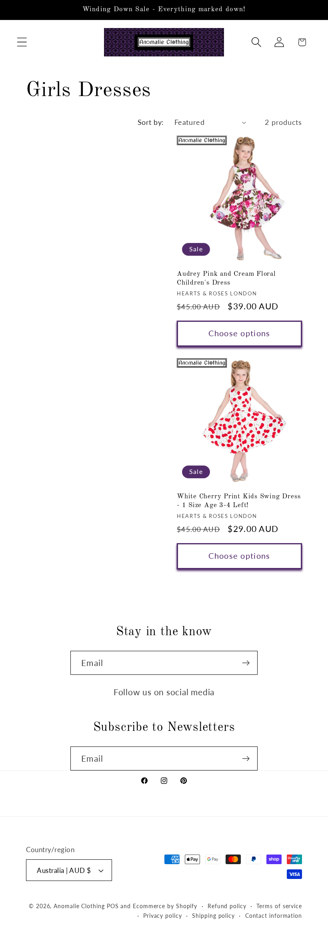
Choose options (239, 333)
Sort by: (151, 122)
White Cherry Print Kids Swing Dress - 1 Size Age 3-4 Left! (238, 501)
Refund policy (227, 906)
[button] (21, 42)
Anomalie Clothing (79, 906)
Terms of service (279, 906)
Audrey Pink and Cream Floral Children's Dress (226, 278)
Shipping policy (213, 915)
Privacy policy (162, 915)
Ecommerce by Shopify (165, 906)
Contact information (273, 915)
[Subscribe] (245, 663)
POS (113, 906)
